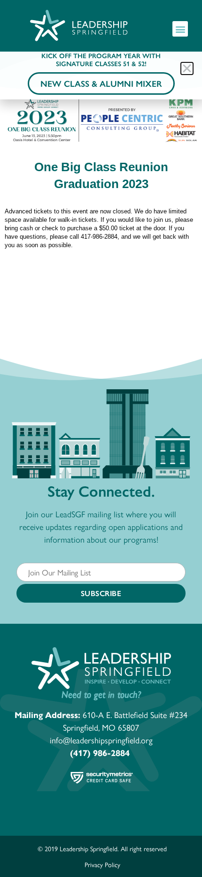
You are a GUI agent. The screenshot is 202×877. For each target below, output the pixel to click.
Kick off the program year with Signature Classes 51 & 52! (101, 59)
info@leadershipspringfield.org (101, 740)
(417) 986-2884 (100, 752)
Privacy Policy (102, 864)
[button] (180, 29)
